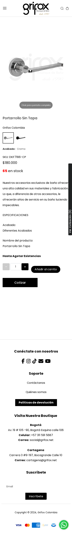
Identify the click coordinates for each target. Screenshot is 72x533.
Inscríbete (36, 496)
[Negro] (20, 137)
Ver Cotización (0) (70, 221)
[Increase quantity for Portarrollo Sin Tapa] (24, 266)
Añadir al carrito (46, 269)
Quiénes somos (36, 392)
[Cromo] (8, 137)
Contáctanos (36, 383)
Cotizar (20, 282)
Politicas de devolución (36, 402)
